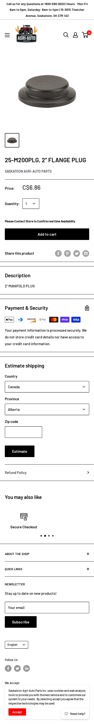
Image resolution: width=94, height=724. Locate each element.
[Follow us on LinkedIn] (26, 668)
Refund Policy (16, 472)
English (12, 644)
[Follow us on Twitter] (17, 668)
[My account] (75, 35)
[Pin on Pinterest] (67, 253)
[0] (85, 35)
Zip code (11, 421)
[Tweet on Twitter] (76, 253)
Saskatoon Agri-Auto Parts (28, 171)
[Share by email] (85, 253)
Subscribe (20, 622)
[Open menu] (7, 35)
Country (11, 376)
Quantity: (12, 203)
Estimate (19, 451)
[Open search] (66, 35)
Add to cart (47, 234)
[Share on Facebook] (58, 253)
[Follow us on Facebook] (8, 668)
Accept (17, 712)
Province (12, 399)
